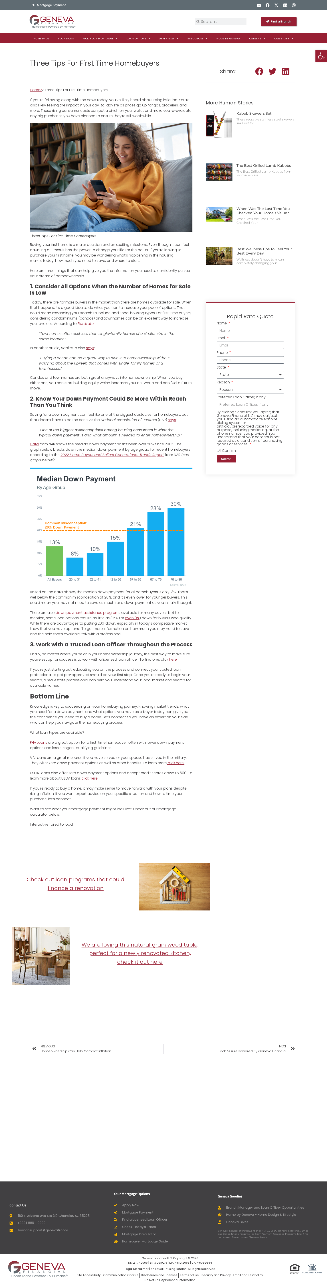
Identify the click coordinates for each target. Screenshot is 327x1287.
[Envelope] (259, 5)
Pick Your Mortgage (98, 38)
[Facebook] (267, 5)
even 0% (132, 618)
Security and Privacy (216, 1275)
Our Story (281, 38)
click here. (175, 763)
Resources (196, 38)
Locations (66, 38)
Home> (36, 89)
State (222, 368)
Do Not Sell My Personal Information (170, 1280)
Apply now (167, 38)
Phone (223, 353)
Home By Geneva (228, 38)
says (90, 347)
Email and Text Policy (248, 1275)
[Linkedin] (285, 5)
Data (34, 444)
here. (173, 659)
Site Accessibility (89, 1275)
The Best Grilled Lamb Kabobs (263, 165)
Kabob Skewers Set (254, 113)
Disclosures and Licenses (159, 1275)
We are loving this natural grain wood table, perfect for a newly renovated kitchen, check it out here (140, 953)
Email (221, 338)
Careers (255, 38)
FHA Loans (38, 742)
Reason (224, 383)
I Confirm (228, 450)
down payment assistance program (87, 612)
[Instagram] (294, 5)
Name (222, 324)
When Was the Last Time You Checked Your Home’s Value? (263, 211)
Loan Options (136, 38)
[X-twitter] (276, 5)
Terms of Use (189, 1275)
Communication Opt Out (120, 1275)
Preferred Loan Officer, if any (241, 397)
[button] (259, 71)
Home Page (41, 38)
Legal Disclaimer (137, 1269)
